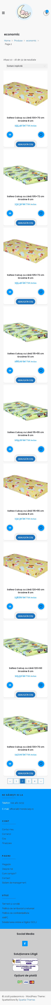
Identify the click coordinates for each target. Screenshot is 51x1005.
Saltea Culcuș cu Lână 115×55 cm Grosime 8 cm (25, 512)
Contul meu (8, 829)
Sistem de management (14, 882)
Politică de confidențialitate (15, 913)
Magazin (6, 864)
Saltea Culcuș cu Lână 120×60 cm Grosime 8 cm (25, 591)
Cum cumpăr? (9, 873)
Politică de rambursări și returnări (18, 908)
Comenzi (6, 834)
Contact (6, 878)
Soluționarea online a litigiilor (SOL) (19, 922)
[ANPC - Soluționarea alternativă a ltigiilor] (25, 961)
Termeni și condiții (11, 904)
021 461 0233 (17, 803)
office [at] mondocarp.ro (22, 809)
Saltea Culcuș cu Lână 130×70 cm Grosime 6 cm (25, 748)
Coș (4, 838)
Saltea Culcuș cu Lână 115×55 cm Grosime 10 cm (25, 355)
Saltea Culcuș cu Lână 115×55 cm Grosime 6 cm (25, 434)
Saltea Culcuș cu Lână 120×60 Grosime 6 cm (25, 670)
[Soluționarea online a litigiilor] (26, 967)
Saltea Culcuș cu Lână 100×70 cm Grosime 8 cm (25, 119)
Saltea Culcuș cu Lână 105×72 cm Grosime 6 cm (25, 198)
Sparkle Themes (27, 1000)
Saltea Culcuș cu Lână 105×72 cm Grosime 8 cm (25, 276)
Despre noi (7, 869)
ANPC (5, 917)
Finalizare (7, 843)
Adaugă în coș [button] (25, 144)
